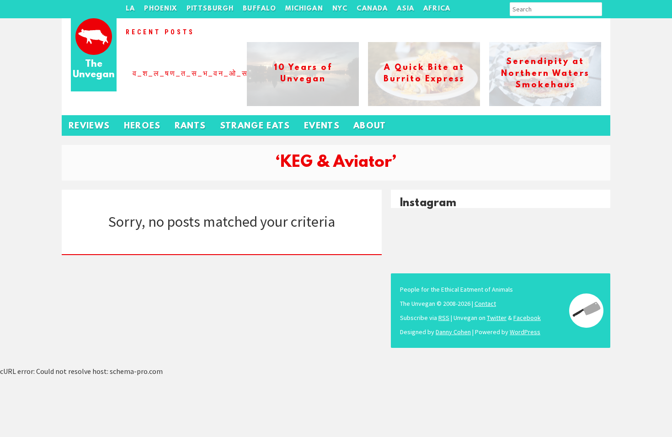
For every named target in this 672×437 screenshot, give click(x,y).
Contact (485, 303)
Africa (436, 9)
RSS (443, 318)
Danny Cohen (453, 332)
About (369, 126)
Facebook (527, 318)
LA (130, 9)
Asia (405, 9)
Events (322, 126)
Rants (190, 126)
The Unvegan (94, 69)
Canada (372, 9)
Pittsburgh (210, 9)
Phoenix (160, 9)
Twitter (497, 318)
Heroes (142, 126)
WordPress (525, 332)
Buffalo (259, 9)
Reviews (89, 126)
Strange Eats (255, 126)
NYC (340, 9)
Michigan (304, 9)
